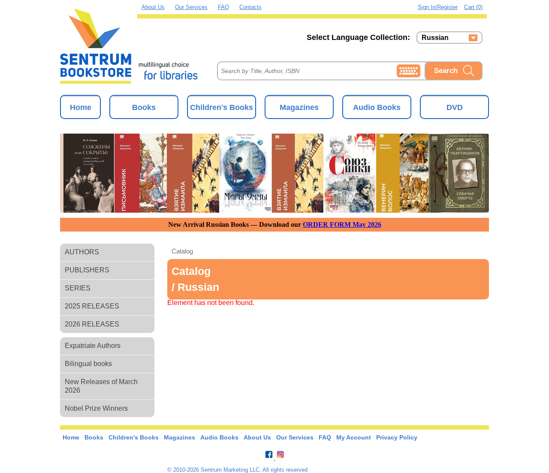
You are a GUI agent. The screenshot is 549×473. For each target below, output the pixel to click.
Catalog (182, 251)
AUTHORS (82, 252)
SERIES (77, 288)
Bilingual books (88, 363)
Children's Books (221, 107)
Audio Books (377, 107)
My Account (353, 437)
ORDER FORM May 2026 (342, 224)
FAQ (223, 7)
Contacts (250, 7)
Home (80, 107)
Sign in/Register (438, 7)
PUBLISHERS (87, 270)
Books (144, 107)
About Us (153, 7)
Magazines (299, 107)
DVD (454, 107)
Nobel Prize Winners (96, 408)
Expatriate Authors (93, 345)
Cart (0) (473, 7)
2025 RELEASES (92, 306)
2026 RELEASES (92, 324)
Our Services (191, 7)
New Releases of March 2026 (101, 386)
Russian (435, 37)
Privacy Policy (396, 437)
